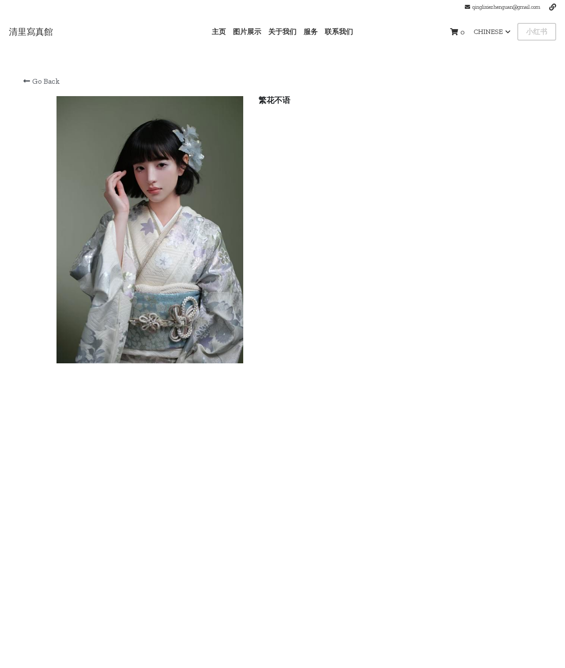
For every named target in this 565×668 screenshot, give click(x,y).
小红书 (536, 31)
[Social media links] (552, 7)
